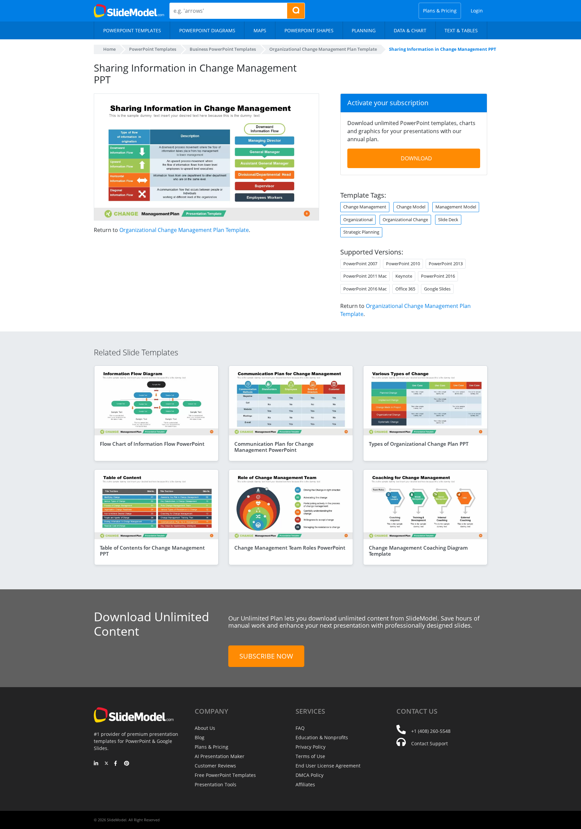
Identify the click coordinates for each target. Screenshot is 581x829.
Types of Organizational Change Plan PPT (418, 443)
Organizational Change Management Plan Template (184, 230)
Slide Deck (448, 219)
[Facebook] (116, 763)
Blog (199, 737)
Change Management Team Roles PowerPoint (289, 547)
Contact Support (429, 743)
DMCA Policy (309, 775)
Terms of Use (310, 756)
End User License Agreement (328, 765)
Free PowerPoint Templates (225, 775)
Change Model (410, 207)
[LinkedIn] (96, 763)
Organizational (358, 219)
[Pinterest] (126, 763)
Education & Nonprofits (322, 737)
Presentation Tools (215, 784)
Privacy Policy (310, 747)
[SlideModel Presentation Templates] (129, 10)
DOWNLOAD (416, 158)
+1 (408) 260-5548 (431, 731)
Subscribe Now (266, 656)
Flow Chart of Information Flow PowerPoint (152, 443)
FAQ (300, 728)
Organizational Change (405, 219)
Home (109, 49)
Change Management (364, 207)
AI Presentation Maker (219, 756)
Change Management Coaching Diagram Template (418, 550)
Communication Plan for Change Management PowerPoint (274, 446)
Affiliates (305, 784)
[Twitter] (106, 763)
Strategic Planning (361, 232)
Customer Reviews (215, 765)
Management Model (455, 207)
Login (477, 10)
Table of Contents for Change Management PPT (152, 550)
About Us (205, 728)
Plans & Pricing (440, 10)
